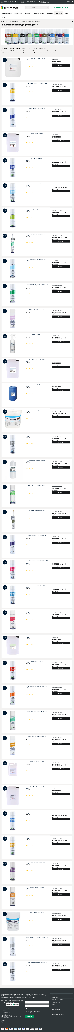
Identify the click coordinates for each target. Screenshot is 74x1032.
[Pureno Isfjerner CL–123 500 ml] (13, 445)
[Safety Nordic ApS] (12, 7)
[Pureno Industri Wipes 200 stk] (13, 419)
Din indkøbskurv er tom (60, 7)
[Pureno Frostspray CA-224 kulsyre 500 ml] (13, 193)
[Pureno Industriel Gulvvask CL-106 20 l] (13, 369)
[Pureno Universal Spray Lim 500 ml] (13, 897)
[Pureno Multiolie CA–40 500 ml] (13, 671)
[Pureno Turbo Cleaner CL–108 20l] (13, 796)
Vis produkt (61, 65)
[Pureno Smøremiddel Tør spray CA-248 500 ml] (13, 721)
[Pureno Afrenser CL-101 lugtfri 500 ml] (13, 118)
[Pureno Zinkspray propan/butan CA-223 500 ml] (13, 972)
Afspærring (28, 13)
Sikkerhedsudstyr (39, 13)
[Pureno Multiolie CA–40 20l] (13, 646)
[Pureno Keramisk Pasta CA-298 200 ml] (13, 520)
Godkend (29, 1016)
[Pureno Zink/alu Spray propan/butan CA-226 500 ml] (13, 947)
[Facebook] (1, 1022)
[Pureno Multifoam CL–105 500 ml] (13, 620)
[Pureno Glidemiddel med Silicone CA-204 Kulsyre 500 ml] (13, 294)
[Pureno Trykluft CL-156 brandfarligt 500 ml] (13, 746)
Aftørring (50, 13)
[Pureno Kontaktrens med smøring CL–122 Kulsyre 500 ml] (13, 570)
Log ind (70, 1)
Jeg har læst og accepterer (34, 1012)
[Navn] (37, 1002)
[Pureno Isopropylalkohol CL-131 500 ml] (13, 470)
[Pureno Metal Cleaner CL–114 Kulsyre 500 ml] (13, 595)
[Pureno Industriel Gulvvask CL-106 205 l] (13, 394)
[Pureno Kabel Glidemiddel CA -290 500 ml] (13, 495)
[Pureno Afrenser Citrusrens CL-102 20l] (13, 68)
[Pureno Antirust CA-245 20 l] (13, 143)
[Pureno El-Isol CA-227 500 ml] (13, 168)
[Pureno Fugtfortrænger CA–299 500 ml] (13, 218)
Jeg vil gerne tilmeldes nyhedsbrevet (38, 1009)
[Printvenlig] (72, 21)
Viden (3, 17)
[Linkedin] (3, 1022)
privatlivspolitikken (32, 1013)
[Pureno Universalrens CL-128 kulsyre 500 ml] (13, 872)
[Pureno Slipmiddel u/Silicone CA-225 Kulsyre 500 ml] (13, 696)
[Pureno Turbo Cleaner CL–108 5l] (13, 771)
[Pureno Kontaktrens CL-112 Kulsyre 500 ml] (13, 545)
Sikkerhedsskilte (7, 13)
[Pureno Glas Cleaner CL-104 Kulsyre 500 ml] (13, 269)
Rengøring (59, 13)
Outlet (67, 13)
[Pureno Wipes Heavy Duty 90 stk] (13, 922)
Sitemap (3, 1020)
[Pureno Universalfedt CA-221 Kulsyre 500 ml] (13, 821)
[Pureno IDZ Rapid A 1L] (13, 344)
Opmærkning (18, 13)
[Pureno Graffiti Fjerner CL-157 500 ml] (13, 319)
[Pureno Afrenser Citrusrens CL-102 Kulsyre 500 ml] (13, 93)
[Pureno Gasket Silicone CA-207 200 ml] (13, 244)
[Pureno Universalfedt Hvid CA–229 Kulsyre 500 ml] (13, 846)
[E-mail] (37, 1005)
